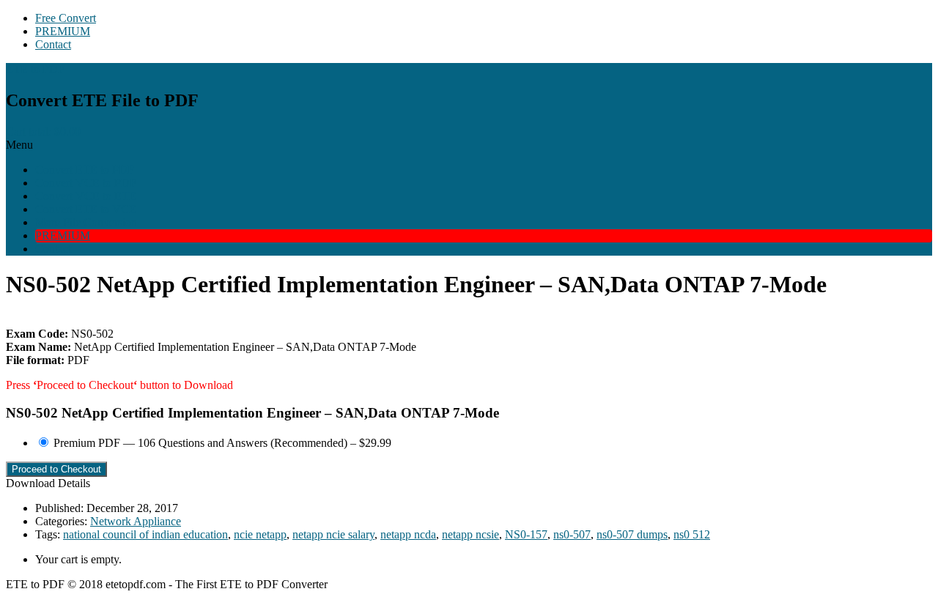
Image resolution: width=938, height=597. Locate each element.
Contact (53, 44)
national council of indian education (145, 534)
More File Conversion (86, 222)
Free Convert (65, 18)
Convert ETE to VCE (85, 209)
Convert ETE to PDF (84, 169)
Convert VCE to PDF (85, 183)
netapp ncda (408, 534)
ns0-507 (572, 534)
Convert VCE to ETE (85, 196)
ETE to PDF (35, 69)
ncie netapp (260, 534)
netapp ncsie (470, 534)
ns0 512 (691, 534)
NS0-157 (526, 534)
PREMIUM (62, 31)
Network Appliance (135, 521)
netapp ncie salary (333, 534)
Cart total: (43, 131)
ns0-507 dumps (632, 534)
